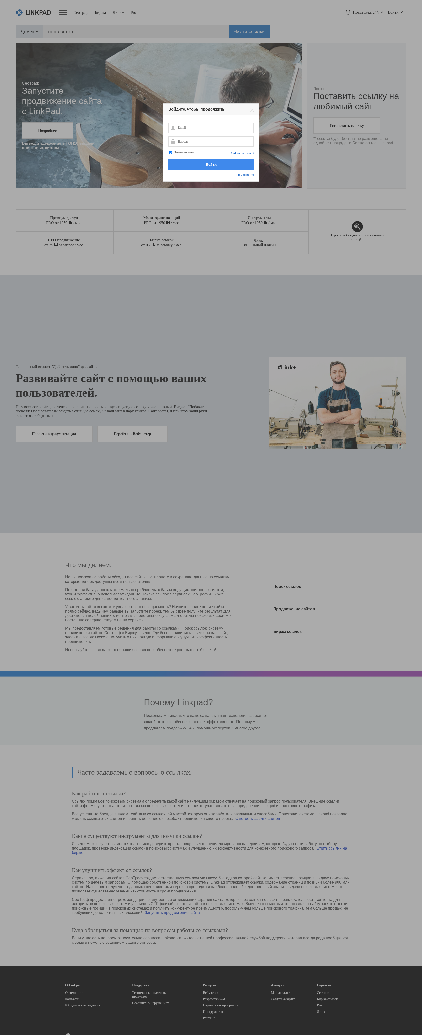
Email (173, 127)
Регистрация (245, 175)
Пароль (173, 141)
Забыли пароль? (242, 153)
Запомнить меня (184, 152)
